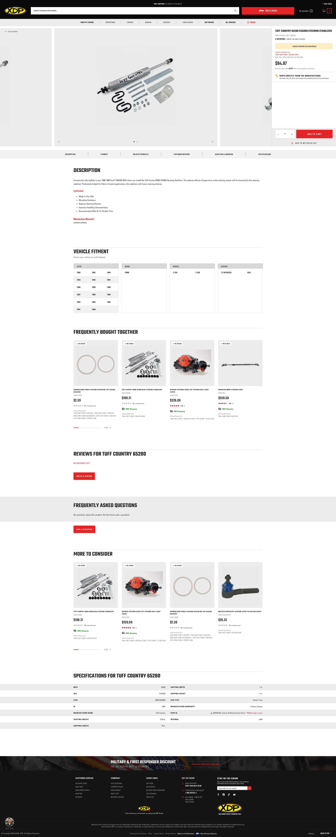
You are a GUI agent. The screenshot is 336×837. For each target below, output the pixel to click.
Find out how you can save (206, 764)
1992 (94, 280)
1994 (109, 272)
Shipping (78, 793)
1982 (109, 302)
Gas (249, 272)
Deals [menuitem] (252, 23)
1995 (94, 272)
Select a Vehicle (271, 11)
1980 (94, 309)
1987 (78, 294)
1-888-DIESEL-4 (190, 793)
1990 (78, 287)
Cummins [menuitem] (130, 23)
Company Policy (117, 787)
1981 (78, 309)
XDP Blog (149, 783)
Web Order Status (82, 790)
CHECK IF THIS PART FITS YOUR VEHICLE (304, 46)
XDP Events (150, 787)
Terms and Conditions (138, 833)
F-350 (198, 272)
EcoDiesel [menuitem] (166, 23)
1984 (78, 302)
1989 (94, 287)
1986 (94, 294)
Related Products (140, 154)
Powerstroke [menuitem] (110, 23)
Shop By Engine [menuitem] (87, 23)
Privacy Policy (171, 833)
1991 (109, 280)
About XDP (115, 793)
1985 (109, 294)
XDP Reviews (151, 793)
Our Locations (116, 783)
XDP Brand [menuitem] (209, 23)
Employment (116, 790)
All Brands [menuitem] (231, 23)
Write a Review (84, 476)
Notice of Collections (186, 833)
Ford (127, 272)
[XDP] (15, 10)
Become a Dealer (117, 797)
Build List (150, 797)
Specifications (264, 154)
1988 (109, 287)
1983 (94, 302)
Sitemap (311, 833)
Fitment (104, 154)
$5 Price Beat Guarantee (155, 790)
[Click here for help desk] (9, 823)
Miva (150, 833)
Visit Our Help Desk (193, 786)
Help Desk (328, 4)
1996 (78, 272)
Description (70, 154)
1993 (78, 280)
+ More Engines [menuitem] (187, 23)
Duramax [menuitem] (148, 23)
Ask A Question (84, 529)
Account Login (81, 783)
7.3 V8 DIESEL (226, 272)
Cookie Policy (159, 833)
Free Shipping (159, 4)
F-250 (175, 272)
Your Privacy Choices (208, 833)
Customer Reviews (182, 154)
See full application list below (289, 57)
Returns (78, 797)
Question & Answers (224, 154)
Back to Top (325, 833)
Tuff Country (13, 32)
